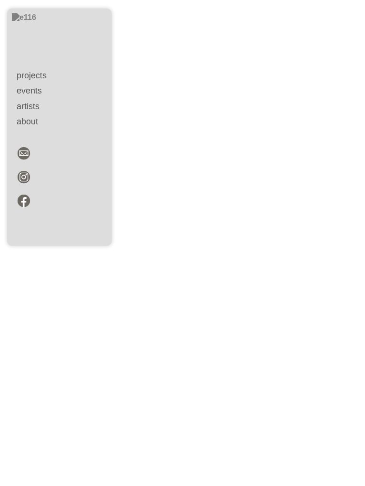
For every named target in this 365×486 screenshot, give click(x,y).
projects (32, 75)
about (27, 121)
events (29, 90)
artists (28, 106)
